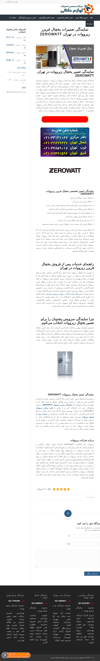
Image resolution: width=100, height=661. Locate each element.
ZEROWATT (47, 405)
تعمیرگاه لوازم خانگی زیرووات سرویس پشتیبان (64, 294)
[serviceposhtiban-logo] (77, 9)
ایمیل (68, 543)
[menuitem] (91, 18)
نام (69, 536)
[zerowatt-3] (65, 56)
